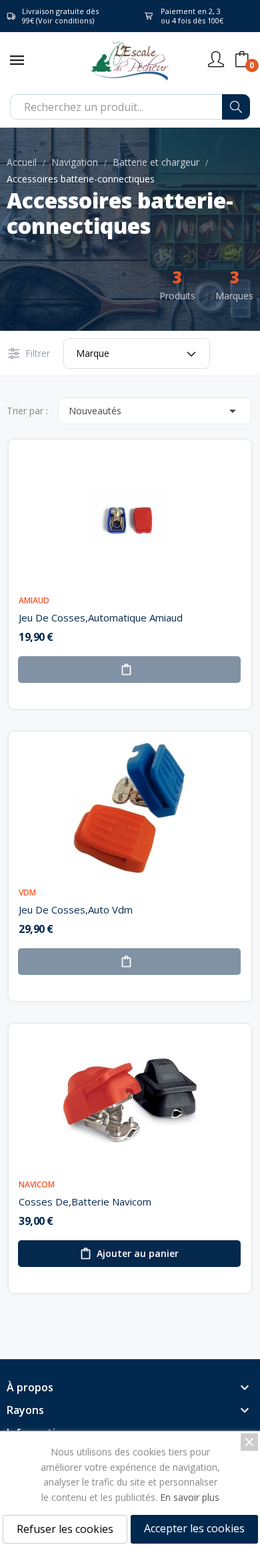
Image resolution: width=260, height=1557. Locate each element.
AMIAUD (34, 601)
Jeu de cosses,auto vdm (76, 909)
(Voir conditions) (65, 20)
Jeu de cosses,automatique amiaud (101, 617)
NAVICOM (37, 1185)
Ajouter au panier (138, 1253)
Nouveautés (155, 411)
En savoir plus (189, 1497)
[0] (242, 59)
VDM (27, 893)
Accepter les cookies (194, 1528)
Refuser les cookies (65, 1529)
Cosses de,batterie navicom (85, 1201)
